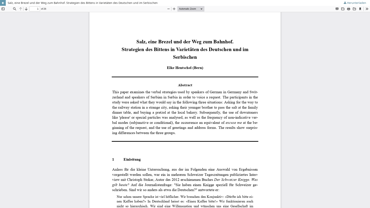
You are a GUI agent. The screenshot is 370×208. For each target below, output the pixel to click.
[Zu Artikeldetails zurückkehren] (3, 3)
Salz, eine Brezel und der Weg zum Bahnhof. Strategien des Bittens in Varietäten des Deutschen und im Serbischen (83, 3)
